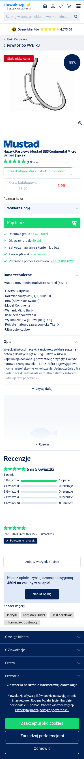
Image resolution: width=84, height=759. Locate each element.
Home (45, 6)
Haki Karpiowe (17, 39)
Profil (53, 6)
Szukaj (75, 16)
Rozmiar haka (13, 198)
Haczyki (11, 615)
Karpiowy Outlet (34, 615)
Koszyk (69, 6)
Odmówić (42, 748)
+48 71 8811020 (62, 261)
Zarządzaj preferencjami (42, 735)
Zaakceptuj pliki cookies (42, 723)
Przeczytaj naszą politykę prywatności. (42, 710)
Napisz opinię (42, 594)
